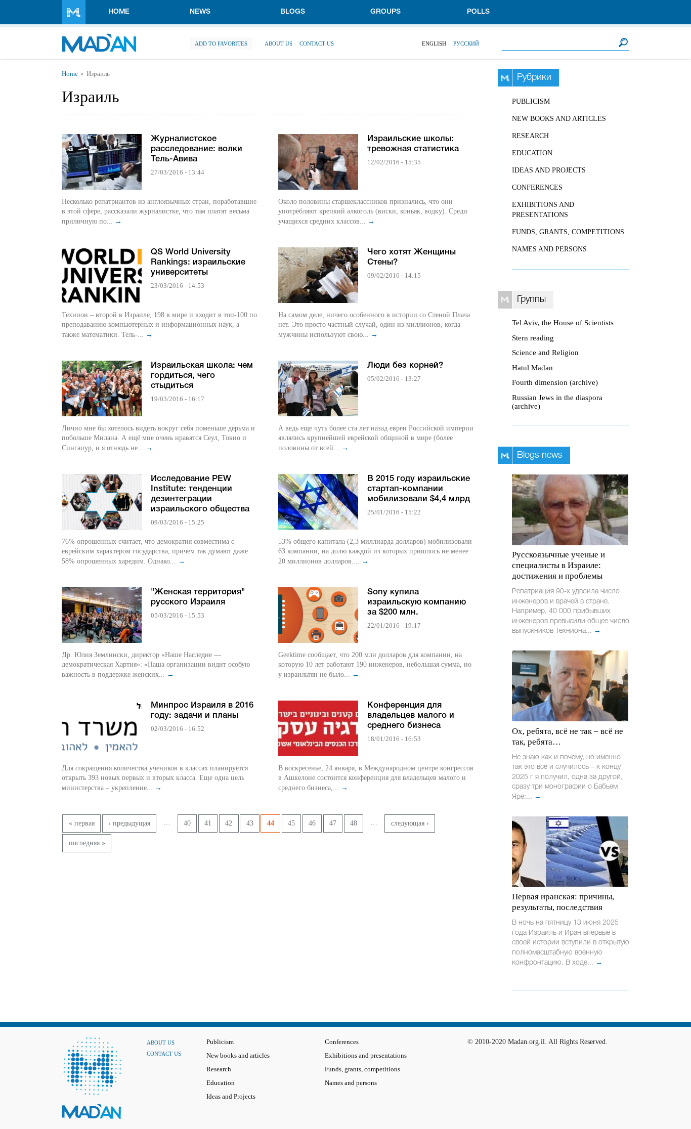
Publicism (531, 101)
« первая (82, 823)
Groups (385, 12)
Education (532, 153)
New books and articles (559, 118)
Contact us (316, 43)
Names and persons (549, 249)
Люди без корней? (405, 365)
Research (530, 136)
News (200, 12)
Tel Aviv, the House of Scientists (563, 323)
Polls (478, 12)
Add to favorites (221, 43)
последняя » (87, 843)
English (434, 43)
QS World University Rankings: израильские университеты (198, 262)
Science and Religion (545, 353)
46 (312, 823)
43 (249, 823)
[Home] (99, 38)
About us (278, 43)
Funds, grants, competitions (568, 232)
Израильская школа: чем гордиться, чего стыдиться (202, 375)
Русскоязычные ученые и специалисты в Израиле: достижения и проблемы (558, 565)
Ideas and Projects (549, 170)
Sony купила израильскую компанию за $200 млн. (416, 602)
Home (118, 12)
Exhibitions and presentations (366, 1055)
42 (228, 823)
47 (332, 823)
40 (187, 823)
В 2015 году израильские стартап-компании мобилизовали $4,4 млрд (418, 489)
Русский (466, 43)
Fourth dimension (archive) (555, 382)
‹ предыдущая (129, 823)
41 (207, 823)
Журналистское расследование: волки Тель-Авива (196, 149)
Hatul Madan (532, 368)
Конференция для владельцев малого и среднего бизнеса (410, 715)
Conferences (537, 187)
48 (353, 823)
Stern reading (533, 338)
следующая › (410, 823)
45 (291, 823)
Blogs (292, 12)
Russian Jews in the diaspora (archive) (557, 402)
